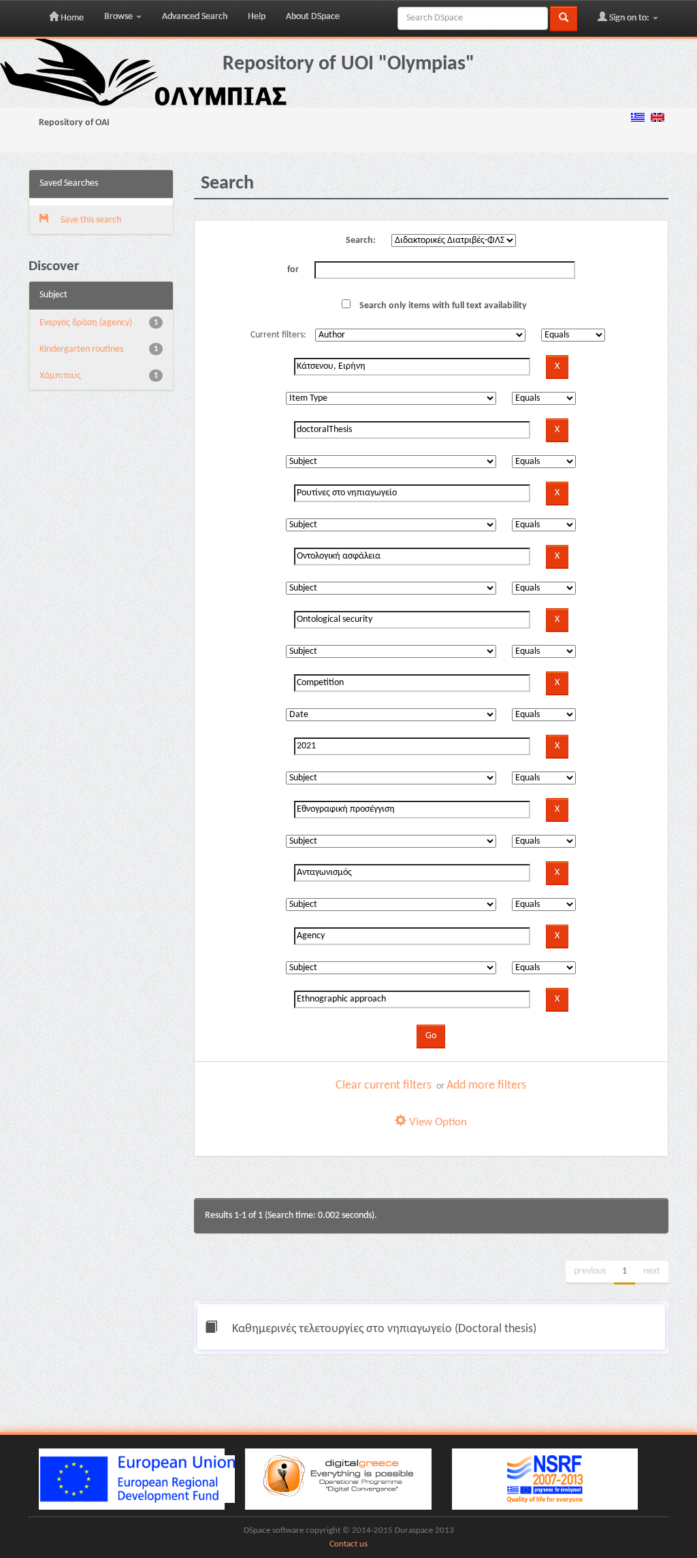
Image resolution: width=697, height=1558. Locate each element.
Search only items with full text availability (442, 306)
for (293, 270)
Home (71, 18)
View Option (436, 1122)
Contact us (348, 1544)
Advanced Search (194, 17)
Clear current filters (384, 1085)
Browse (119, 17)
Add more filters (486, 1085)
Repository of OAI (74, 123)
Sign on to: (629, 18)
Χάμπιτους (60, 376)
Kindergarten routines (81, 349)
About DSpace (313, 17)
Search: (361, 240)
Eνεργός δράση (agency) (85, 323)
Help (256, 17)
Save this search (90, 220)
